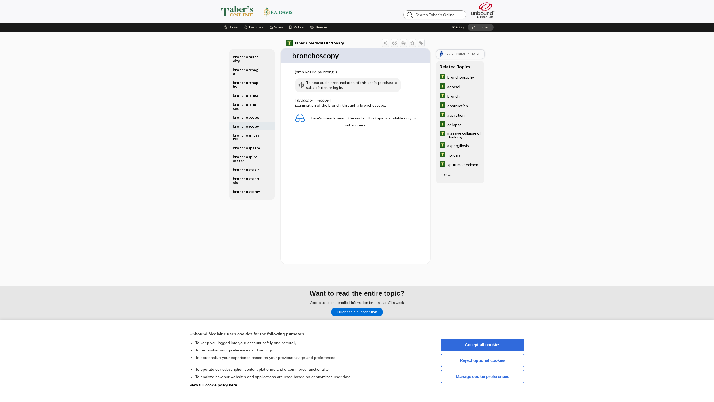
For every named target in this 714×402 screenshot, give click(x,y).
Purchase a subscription (357, 312)
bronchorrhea (245, 95)
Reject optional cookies (482, 360)
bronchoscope (246, 117)
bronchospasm (246, 147)
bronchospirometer (245, 158)
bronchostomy (246, 191)
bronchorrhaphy (245, 84)
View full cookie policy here (213, 385)
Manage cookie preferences (482, 376)
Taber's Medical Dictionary (319, 42)
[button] (319, 27)
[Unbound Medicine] (483, 10)
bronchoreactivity (246, 58)
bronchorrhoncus (246, 106)
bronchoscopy (246, 126)
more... (445, 174)
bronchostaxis (246, 169)
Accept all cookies (482, 344)
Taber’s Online (290, 11)
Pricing (458, 27)
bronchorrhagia (246, 71)
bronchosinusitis (246, 137)
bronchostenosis (246, 180)
